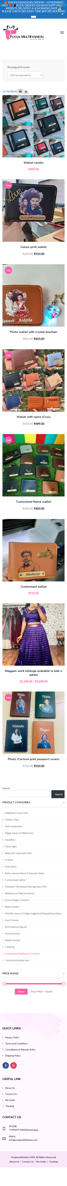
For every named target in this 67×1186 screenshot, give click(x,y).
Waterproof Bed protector (20, 893)
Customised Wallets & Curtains (22, 953)
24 (7, 91)
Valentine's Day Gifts (16, 812)
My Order (10, 1100)
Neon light (11, 846)
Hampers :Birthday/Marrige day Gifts (26, 886)
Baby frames (12, 906)
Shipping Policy (12, 1055)
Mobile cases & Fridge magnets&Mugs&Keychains (33, 913)
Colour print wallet (33, 247)
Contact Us (11, 1094)
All (15, 91)
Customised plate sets (17, 960)
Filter (21, 991)
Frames (9, 859)
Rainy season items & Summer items (24, 873)
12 (3, 91)
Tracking (9, 1106)
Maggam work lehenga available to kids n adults (33, 673)
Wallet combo (33, 163)
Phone (13, 1126)
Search (6, 788)
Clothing (9, 946)
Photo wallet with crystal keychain (33, 332)
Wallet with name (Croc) (33, 417)
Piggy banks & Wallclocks (19, 832)
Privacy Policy (12, 1037)
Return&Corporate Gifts (18, 853)
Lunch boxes (12, 920)
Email (12, 1136)
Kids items (11, 866)
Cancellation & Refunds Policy (20, 1049)
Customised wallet (33, 587)
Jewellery (10, 839)
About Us (10, 1088)
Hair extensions (13, 826)
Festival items (12, 933)
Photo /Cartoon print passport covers (33, 759)
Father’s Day (12, 819)
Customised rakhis (15, 879)
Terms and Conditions (16, 1043)
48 (11, 91)
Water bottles (12, 940)
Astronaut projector (16, 926)
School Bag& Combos (17, 899)
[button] (64, 3)
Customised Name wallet (33, 502)
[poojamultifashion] (23, 32)
